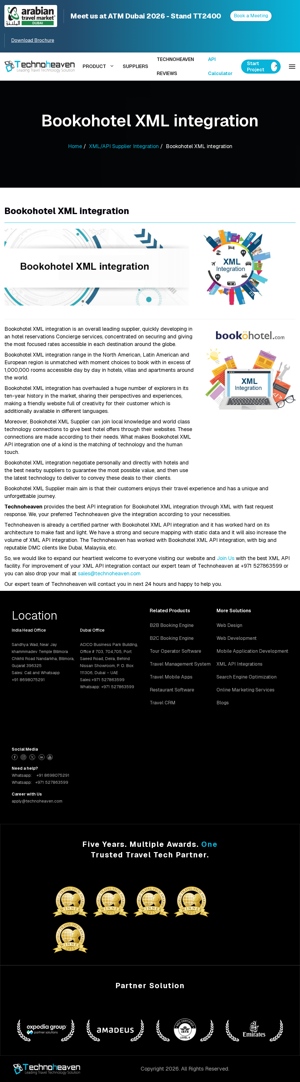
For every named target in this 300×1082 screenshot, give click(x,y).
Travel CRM (162, 703)
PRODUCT (94, 66)
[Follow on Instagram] (24, 756)
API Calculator (220, 66)
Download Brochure (32, 40)
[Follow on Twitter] (33, 756)
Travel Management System (180, 664)
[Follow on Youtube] (50, 756)
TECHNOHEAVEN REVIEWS (175, 66)
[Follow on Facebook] (15, 756)
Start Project (255, 66)
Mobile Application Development (252, 651)
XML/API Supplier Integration (124, 146)
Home (75, 146)
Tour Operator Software (175, 651)
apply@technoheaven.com (37, 801)
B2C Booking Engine (172, 638)
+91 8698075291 (52, 775)
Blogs (223, 703)
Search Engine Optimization (247, 677)
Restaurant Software (172, 690)
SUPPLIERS (135, 66)
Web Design (229, 625)
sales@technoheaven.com (109, 573)
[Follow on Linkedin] (41, 756)
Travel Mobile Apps (171, 677)
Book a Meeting (251, 16)
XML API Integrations (239, 664)
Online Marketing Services (246, 690)
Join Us (225, 558)
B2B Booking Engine (172, 625)
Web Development (237, 638)
